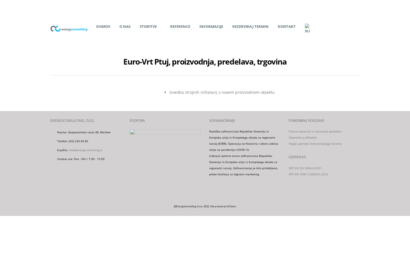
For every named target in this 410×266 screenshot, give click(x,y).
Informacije (211, 26)
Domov (103, 26)
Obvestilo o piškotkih (303, 137)
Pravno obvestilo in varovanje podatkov (315, 131)
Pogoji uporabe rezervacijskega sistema (315, 144)
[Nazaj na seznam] (53, 63)
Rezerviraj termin (250, 26)
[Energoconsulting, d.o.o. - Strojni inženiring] (69, 29)
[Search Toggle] (355, 28)
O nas (125, 26)
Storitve (148, 26)
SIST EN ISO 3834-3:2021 (305, 168)
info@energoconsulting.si (85, 150)
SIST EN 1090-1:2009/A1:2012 (308, 174)
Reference (180, 26)
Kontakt (287, 26)
